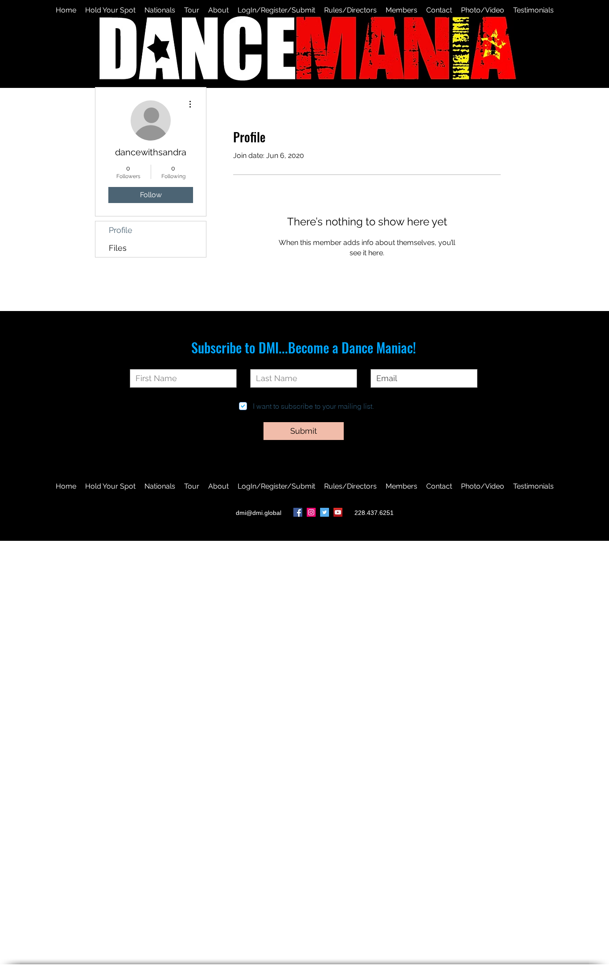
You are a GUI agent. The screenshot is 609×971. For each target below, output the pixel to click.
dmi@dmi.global (258, 512)
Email (378, 362)
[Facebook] (297, 512)
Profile (120, 230)
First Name (147, 362)
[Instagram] (311, 512)
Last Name (267, 362)
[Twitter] (324, 512)
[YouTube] (337, 512)
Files (118, 248)
